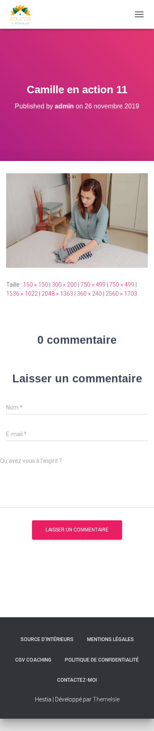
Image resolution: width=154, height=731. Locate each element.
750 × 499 (93, 284)
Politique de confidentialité (102, 660)
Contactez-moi (77, 680)
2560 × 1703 (121, 293)
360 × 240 (89, 293)
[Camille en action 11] (77, 220)
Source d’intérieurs (47, 639)
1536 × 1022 (22, 293)
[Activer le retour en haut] (137, 714)
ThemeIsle (106, 699)
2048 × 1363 (57, 293)
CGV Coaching (33, 660)
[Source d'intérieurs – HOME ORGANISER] (23, 14)
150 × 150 (35, 284)
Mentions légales (110, 639)
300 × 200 (64, 284)
